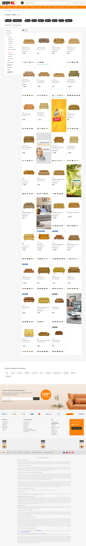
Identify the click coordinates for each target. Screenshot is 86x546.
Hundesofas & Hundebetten (10, 72)
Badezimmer (4, 426)
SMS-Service (25, 426)
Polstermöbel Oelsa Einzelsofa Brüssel (74, 67)
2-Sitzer (9, 52)
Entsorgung (53, 424)
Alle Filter (8, 20)
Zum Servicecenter (76, 428)
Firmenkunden (26, 431)
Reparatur (53, 428)
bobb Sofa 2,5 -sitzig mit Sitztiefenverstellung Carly (44, 326)
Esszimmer (4, 428)
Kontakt (52, 426)
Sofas (8, 35)
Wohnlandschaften (12, 50)
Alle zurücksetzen (17, 25)
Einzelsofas (10, 43)
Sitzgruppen (10, 58)
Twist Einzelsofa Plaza (41, 66)
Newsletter (25, 427)
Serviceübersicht (26, 421)
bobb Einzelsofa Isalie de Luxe (57, 197)
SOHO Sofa (24, 164)
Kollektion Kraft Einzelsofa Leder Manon (59, 133)
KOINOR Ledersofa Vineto (27, 292)
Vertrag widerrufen (55, 423)
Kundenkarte (25, 423)
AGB (14, 452)
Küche (3, 430)
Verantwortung (54, 434)
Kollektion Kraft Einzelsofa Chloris (28, 66)
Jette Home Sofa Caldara (41, 229)
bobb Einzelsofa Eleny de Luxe (72, 229)
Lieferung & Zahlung (55, 427)
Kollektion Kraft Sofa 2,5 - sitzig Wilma (29, 133)
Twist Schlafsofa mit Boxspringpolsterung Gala (59, 165)
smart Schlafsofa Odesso (56, 33)
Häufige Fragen (54, 421)
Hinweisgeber (27, 452)
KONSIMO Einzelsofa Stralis (27, 325)
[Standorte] (74, 3)
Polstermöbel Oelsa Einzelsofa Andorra (74, 133)
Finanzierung (26, 424)
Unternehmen (54, 430)
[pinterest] (67, 452)
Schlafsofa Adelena (40, 33)
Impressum (8, 452)
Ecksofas (10, 37)
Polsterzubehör (10, 62)
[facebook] (64, 452)
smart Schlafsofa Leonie (71, 33)
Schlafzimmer (5, 423)
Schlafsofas (10, 41)
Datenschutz (19, 452)
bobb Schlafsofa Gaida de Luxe (28, 197)
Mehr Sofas (10, 39)
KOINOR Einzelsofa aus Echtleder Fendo (59, 230)
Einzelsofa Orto (55, 292)
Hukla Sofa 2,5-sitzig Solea (27, 99)
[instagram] (70, 452)
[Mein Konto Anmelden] (76, 3)
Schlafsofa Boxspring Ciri (41, 292)
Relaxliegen (9, 67)
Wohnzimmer (5, 421)
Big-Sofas (10, 56)
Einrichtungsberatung (27, 428)
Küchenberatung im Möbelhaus (29, 430)
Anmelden (36, 398)
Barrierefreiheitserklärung (37, 452)
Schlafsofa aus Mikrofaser (72, 197)
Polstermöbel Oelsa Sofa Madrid (43, 99)
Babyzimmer (4, 424)
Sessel (8, 60)
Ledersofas (10, 47)
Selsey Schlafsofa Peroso (56, 325)
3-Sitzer (9, 45)
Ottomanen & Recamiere (10, 65)
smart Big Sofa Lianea (56, 66)
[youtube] (73, 452)
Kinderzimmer (5, 427)
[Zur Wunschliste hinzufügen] (35, 34)
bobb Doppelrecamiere (41, 164)
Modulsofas (10, 54)
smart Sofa (24, 229)
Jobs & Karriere (54, 431)
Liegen (8, 69)
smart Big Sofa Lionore (26, 33)
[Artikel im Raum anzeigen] (25, 30)
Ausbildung (53, 433)
